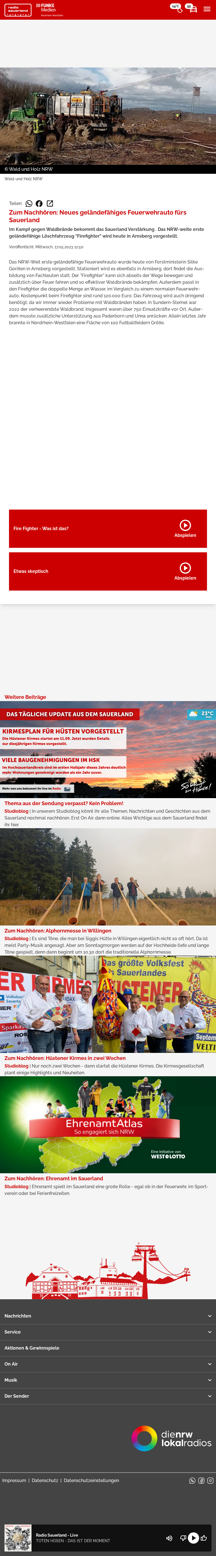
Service (12, 1332)
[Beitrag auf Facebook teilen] (39, 203)
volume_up (169, 1538)
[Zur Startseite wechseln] (18, 10)
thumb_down (183, 1538)
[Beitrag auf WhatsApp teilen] (29, 203)
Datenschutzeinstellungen (91, 1480)
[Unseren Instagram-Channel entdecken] (210, 1480)
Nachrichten (17, 1316)
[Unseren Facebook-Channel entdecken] (201, 1480)
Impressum (14, 1480)
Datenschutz (45, 1480)
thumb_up (203, 1538)
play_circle (193, 1538)
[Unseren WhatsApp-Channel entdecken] (192, 1480)
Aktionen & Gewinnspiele (31, 1348)
